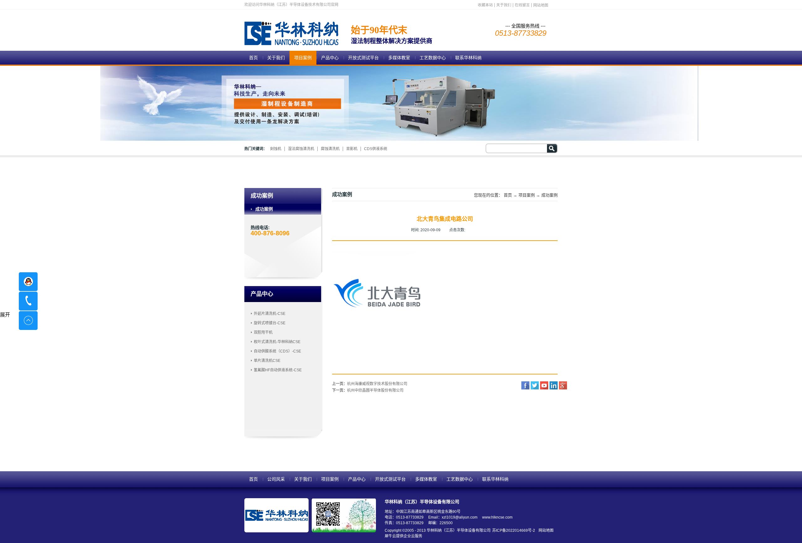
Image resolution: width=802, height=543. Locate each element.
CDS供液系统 (375, 149)
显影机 (351, 149)
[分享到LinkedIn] (553, 385)
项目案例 (526, 195)
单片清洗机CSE (267, 360)
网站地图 (545, 530)
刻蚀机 (275, 149)
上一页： (369, 384)
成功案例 (549, 195)
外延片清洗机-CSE (269, 313)
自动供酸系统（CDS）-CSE (277, 351)
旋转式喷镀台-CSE (269, 323)
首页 (253, 57)
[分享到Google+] (563, 385)
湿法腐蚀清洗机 (301, 149)
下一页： (368, 390)
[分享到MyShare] (544, 385)
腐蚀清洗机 (330, 149)
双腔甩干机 (263, 332)
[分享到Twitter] (535, 385)
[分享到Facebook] (525, 385)
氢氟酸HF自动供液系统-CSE (278, 370)
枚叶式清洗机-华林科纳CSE (277, 342)
